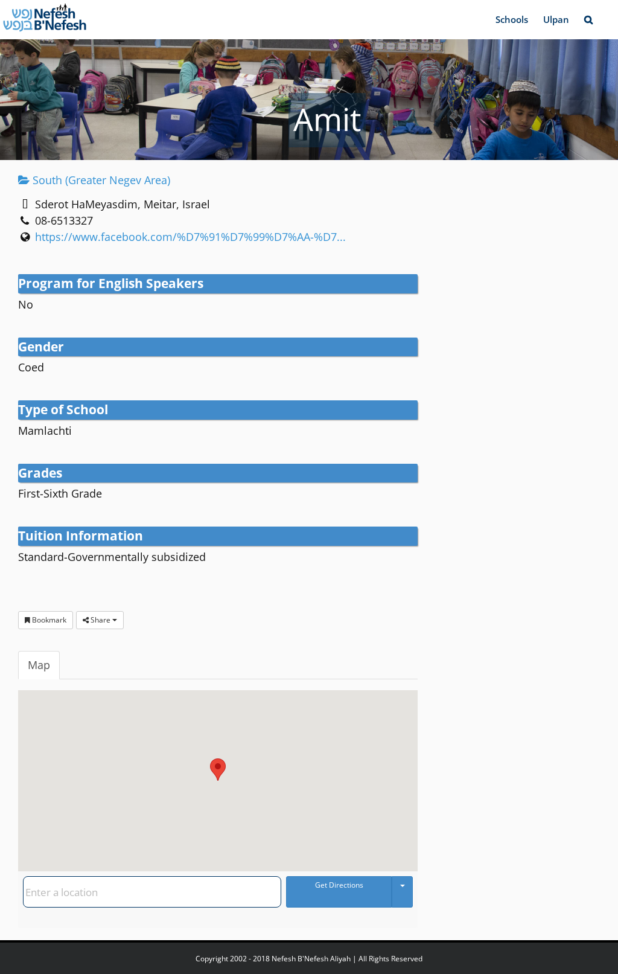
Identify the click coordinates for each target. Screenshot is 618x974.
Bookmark (48, 620)
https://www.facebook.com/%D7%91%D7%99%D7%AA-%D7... (190, 236)
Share (100, 620)
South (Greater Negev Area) (100, 180)
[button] (588, 19)
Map (39, 665)
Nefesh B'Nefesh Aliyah (311, 958)
